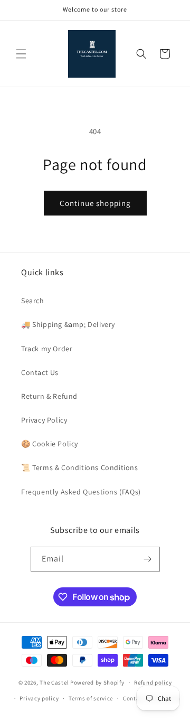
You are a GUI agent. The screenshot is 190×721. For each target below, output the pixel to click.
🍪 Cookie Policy (49, 443)
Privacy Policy (44, 420)
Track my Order (46, 348)
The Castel (54, 682)
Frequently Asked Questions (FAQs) (81, 492)
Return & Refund (49, 396)
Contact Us (40, 372)
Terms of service (91, 698)
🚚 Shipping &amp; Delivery (68, 324)
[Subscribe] (147, 559)
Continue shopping (95, 203)
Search (32, 300)
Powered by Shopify (97, 682)
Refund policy (153, 682)
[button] (21, 53)
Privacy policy (39, 698)
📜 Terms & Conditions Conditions (79, 467)
